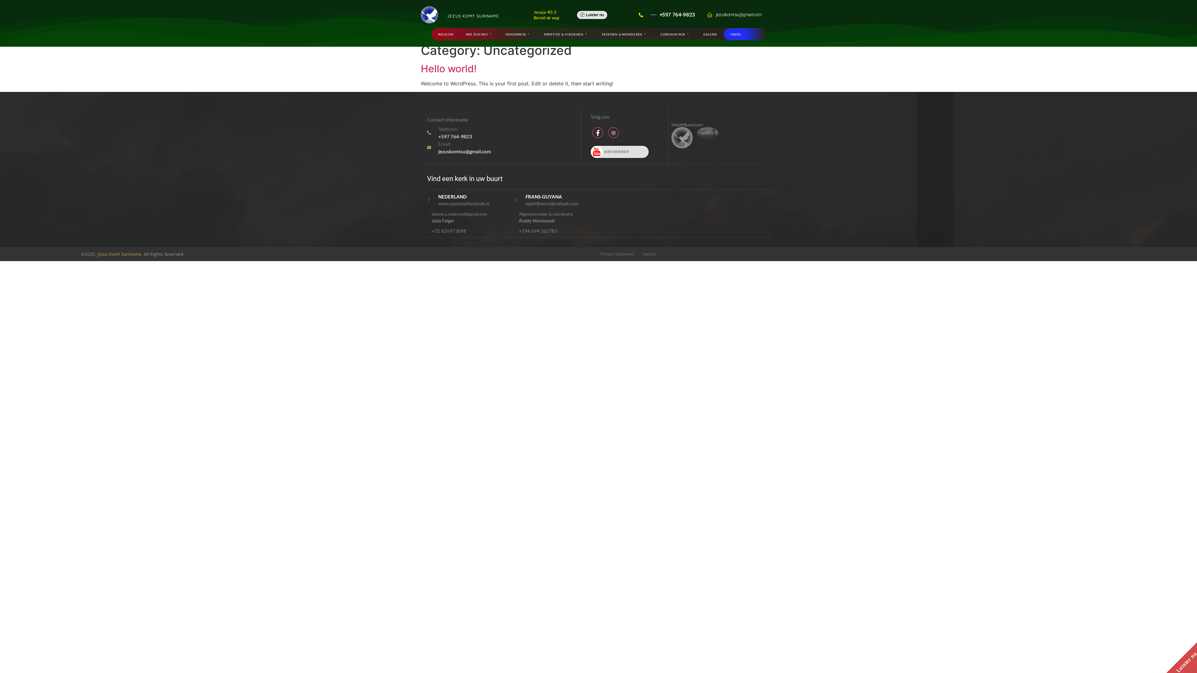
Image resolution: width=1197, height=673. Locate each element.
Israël (736, 34)
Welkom (446, 34)
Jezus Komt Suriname (119, 254)
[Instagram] (613, 132)
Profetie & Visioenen (564, 34)
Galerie (710, 34)
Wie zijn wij (477, 34)
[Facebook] (597, 132)
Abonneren (616, 151)
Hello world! (449, 69)
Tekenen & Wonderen (622, 34)
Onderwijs (516, 34)
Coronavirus (673, 34)
